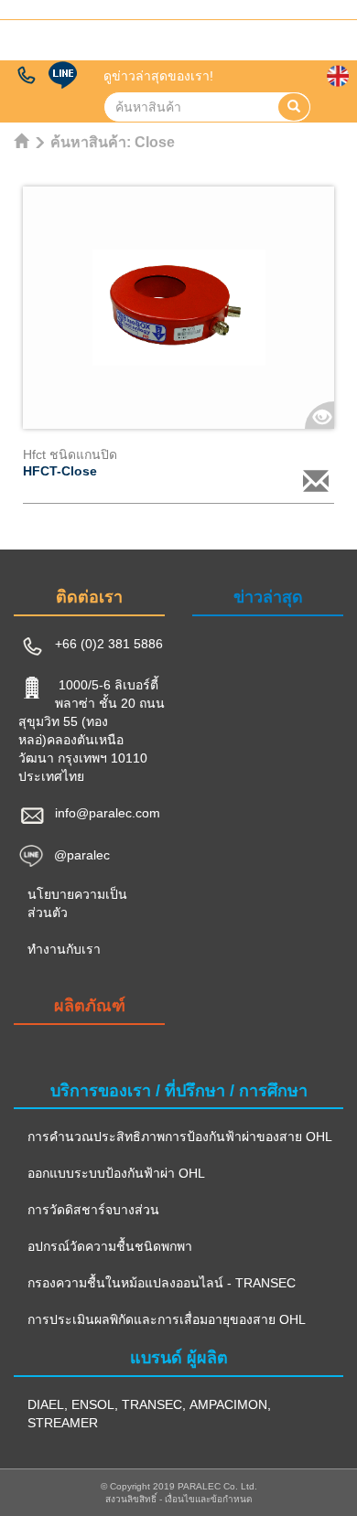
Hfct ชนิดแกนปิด (70, 454)
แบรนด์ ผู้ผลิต (179, 1358)
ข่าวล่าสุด (268, 597)
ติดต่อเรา (89, 597)
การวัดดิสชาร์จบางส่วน (93, 1209)
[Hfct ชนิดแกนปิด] (178, 307)
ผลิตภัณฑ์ (89, 1006)
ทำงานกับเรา (64, 949)
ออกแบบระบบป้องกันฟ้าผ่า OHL (116, 1173)
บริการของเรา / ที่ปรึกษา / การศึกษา (179, 1091)
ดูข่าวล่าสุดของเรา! (158, 76)
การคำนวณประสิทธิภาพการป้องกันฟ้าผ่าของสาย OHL (179, 1136)
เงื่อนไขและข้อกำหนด (209, 1499)
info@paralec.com (107, 813)
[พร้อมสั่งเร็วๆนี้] (316, 481)
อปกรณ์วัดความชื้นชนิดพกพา (109, 1246)
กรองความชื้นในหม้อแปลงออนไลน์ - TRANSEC (161, 1283)
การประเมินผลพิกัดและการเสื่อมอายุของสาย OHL (166, 1319)
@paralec (82, 855)
